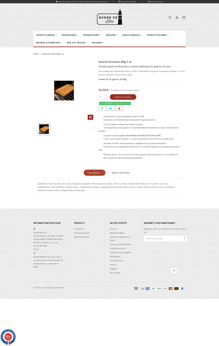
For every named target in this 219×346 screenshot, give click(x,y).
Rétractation (115, 256)
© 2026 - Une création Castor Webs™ (48, 287)
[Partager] (102, 109)
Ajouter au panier (123, 97)
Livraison (113, 228)
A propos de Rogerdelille (120, 244)
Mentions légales (117, 233)
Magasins (114, 268)
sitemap (113, 264)
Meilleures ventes (81, 237)
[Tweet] (110, 109)
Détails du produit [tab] (121, 172)
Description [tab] (94, 172)
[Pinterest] (119, 109)
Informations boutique (47, 223)
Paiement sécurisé (117, 248)
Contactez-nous (116, 260)
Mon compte (115, 272)
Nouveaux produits (82, 233)
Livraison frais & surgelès (120, 252)
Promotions (79, 228)
